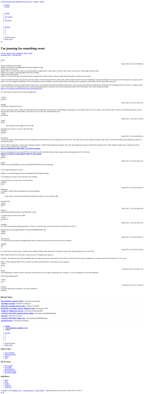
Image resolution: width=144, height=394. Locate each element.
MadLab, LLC (17, 390)
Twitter (7, 384)
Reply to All (8, 39)
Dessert (8, 53)
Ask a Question (9, 353)
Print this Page (16, 55)
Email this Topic (6, 55)
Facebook (8, 385)
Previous (7, 27)
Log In (30, 1)
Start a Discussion (10, 354)
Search (42, 1)
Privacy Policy (39, 390)
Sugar (25, 53)
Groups (7, 7)
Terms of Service (28, 390)
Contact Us (8, 387)
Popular (7, 13)
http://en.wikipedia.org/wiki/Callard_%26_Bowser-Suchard (20, 148)
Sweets (30, 53)
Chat (6, 358)
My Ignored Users (10, 371)
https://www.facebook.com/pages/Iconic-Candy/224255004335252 (21, 88)
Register (35, 1)
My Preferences (9, 369)
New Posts (8, 20)
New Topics (8, 17)
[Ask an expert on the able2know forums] (14, 1)
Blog (6, 382)
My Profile (8, 367)
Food (13, 53)
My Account (8, 365)
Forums (7, 5)
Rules (6, 380)
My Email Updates (10, 372)
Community (19, 53)
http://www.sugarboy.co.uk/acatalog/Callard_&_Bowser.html (21, 154)
